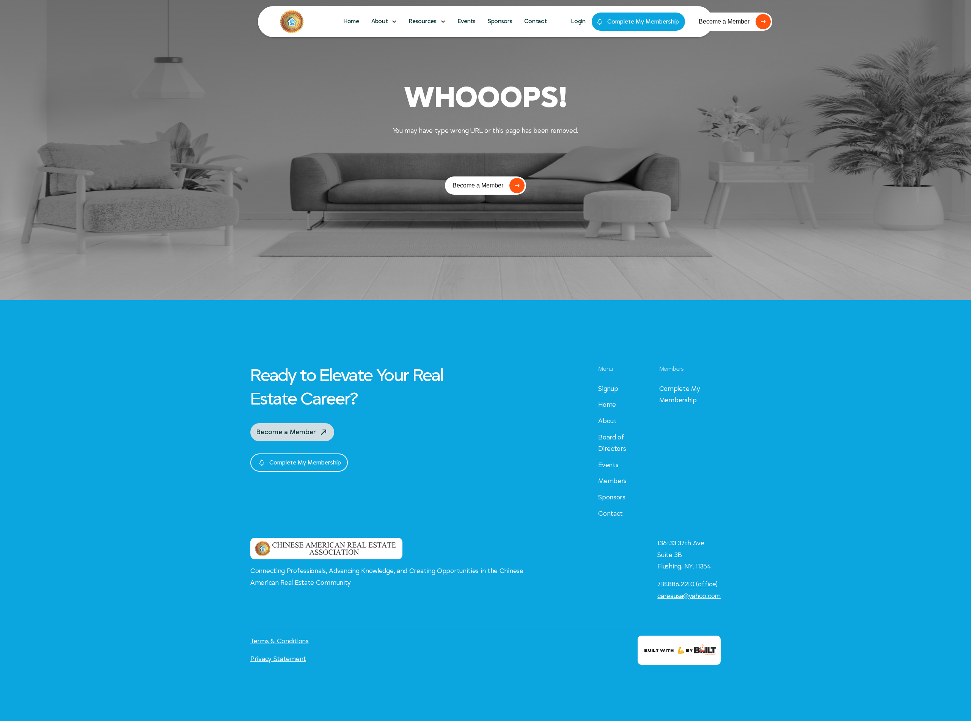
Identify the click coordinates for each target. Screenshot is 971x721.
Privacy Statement (278, 659)
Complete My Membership (679, 395)
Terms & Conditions (279, 641)
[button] (384, 21)
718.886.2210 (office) (687, 584)
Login (578, 21)
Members (612, 481)
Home (351, 21)
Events (467, 21)
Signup (608, 389)
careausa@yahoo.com (689, 596)
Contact (535, 21)
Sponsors (500, 21)
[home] (311, 21)
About (607, 421)
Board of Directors (612, 443)
